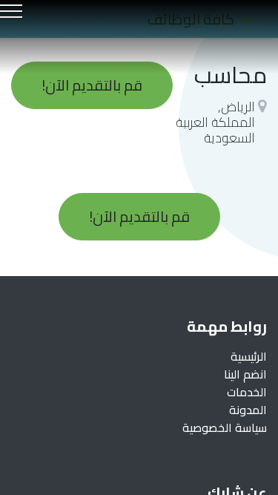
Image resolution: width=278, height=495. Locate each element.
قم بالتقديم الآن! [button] (92, 85)
